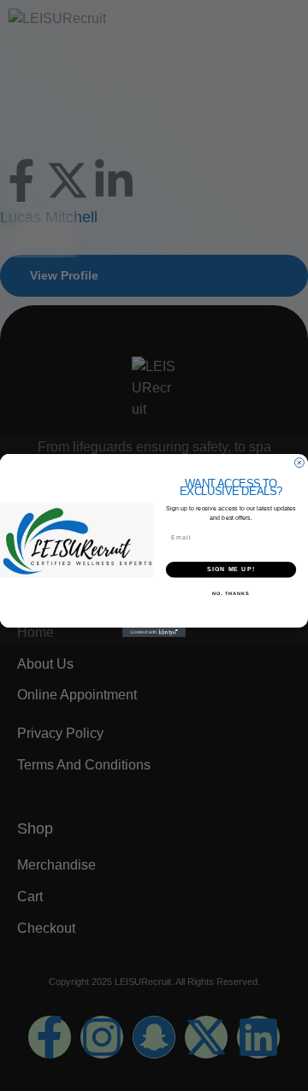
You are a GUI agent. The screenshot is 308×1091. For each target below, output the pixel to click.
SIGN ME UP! (231, 569)
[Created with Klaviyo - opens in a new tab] (154, 632)
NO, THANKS (231, 593)
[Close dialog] (299, 463)
